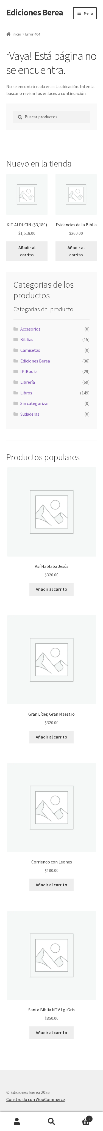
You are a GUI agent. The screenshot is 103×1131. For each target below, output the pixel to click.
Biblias (26, 339)
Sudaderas (29, 414)
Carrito (79, 1117)
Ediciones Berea (34, 12)
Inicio (17, 34)
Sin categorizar (34, 403)
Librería (27, 382)
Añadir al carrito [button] (26, 251)
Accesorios (30, 329)
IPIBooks (29, 371)
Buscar (51, 1121)
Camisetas (30, 350)
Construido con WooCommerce (35, 1099)
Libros (26, 393)
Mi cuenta (17, 1121)
